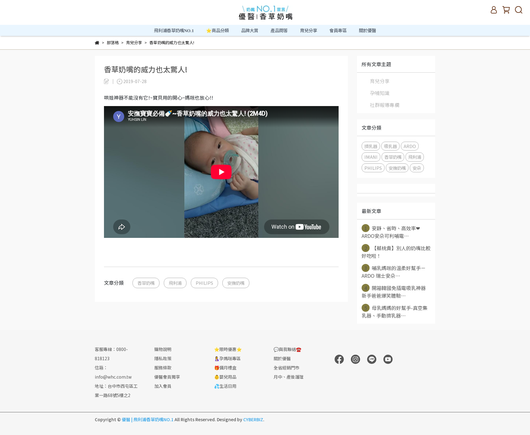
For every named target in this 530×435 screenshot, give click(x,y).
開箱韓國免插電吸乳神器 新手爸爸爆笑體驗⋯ (394, 291)
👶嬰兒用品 (225, 377)
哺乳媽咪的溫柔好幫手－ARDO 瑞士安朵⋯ (394, 271)
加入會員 (162, 386)
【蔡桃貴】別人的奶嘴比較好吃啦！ (396, 251)
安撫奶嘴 (235, 283)
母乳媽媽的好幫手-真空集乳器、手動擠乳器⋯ (395, 311)
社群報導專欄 (384, 105)
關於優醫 (367, 30)
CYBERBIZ (253, 419)
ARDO (410, 146)
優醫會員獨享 (167, 377)
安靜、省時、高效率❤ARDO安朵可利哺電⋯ (391, 231)
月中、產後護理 (289, 377)
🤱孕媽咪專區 (227, 358)
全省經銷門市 (286, 367)
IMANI (371, 157)
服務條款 (162, 367)
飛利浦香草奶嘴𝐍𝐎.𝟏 (174, 30)
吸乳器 (390, 146)
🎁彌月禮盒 (225, 367)
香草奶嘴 (146, 283)
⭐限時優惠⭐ (228, 349)
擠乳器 (370, 146)
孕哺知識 (380, 93)
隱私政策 (162, 358)
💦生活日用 (225, 386)
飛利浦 (175, 283)
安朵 (417, 168)
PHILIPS (204, 283)
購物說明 (162, 349)
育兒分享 (380, 81)
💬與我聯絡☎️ (287, 349)
